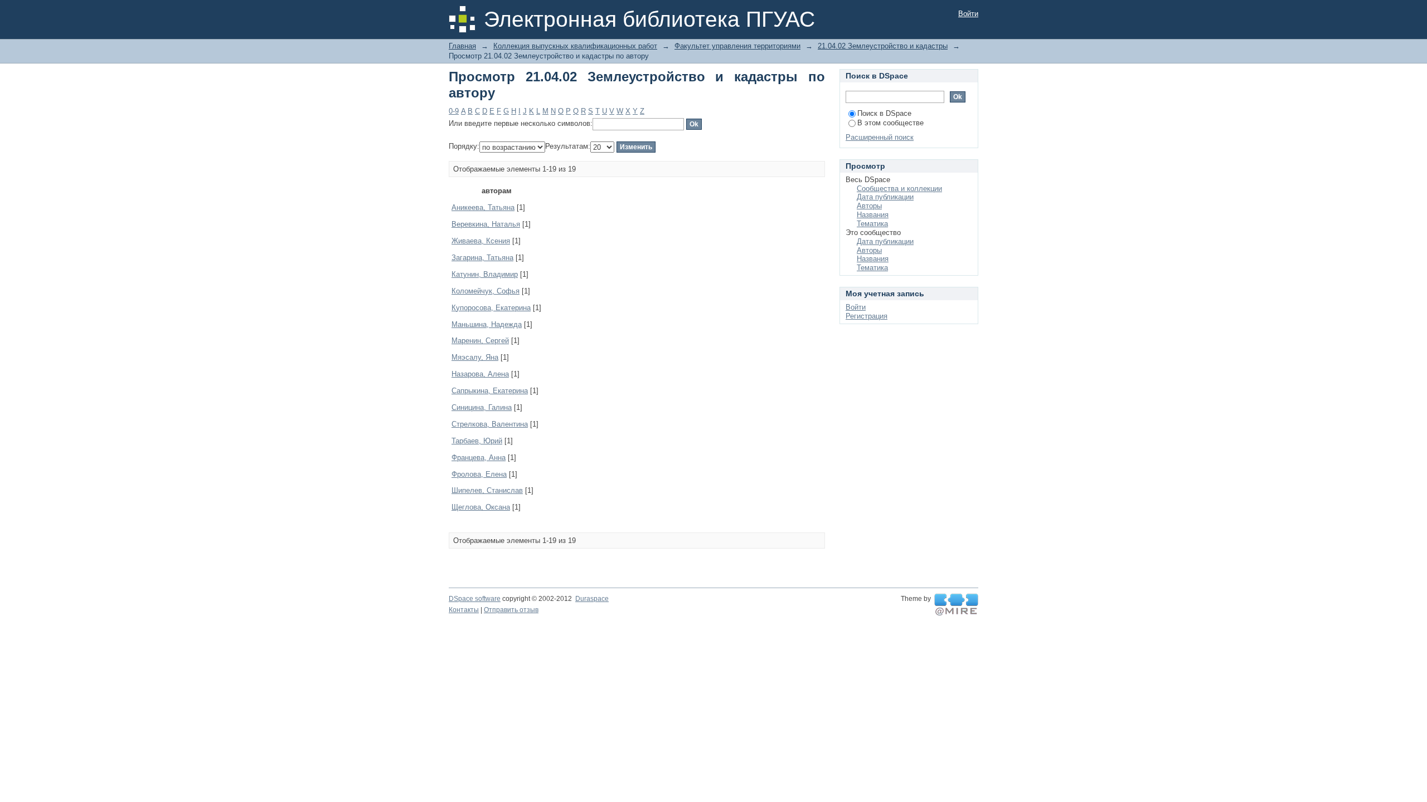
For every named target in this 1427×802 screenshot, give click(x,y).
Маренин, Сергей (480, 340)
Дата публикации (885, 197)
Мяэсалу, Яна (475, 357)
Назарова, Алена (480, 374)
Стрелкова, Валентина (490, 424)
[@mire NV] (956, 605)
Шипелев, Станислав (487, 490)
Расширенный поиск (880, 137)
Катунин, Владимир (485, 274)
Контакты (464, 610)
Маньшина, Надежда (487, 324)
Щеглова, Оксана (481, 507)
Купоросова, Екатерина (491, 308)
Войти (968, 13)
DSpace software (475, 599)
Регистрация (866, 316)
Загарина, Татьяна (482, 257)
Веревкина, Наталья (486, 224)
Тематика (872, 223)
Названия (873, 215)
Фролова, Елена (479, 474)
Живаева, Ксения (481, 241)
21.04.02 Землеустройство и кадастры (883, 46)
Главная (462, 46)
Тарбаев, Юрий (477, 441)
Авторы (869, 206)
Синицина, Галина (482, 407)
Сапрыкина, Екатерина (490, 391)
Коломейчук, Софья (486, 291)
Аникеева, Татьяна (483, 207)
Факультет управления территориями (737, 46)
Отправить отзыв (511, 610)
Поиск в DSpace (884, 113)
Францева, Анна (479, 457)
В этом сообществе (890, 123)
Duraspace (592, 599)
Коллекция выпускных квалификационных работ (575, 46)
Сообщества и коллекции (899, 188)
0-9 (454, 111)
